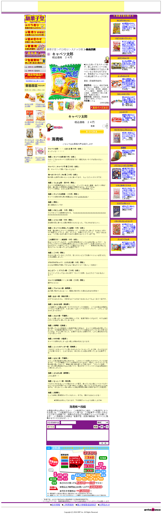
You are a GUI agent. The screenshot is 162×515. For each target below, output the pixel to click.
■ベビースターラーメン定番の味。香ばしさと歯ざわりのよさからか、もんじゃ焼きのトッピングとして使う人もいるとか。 (128, 46)
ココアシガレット (123, 203)
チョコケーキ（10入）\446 (40, 158)
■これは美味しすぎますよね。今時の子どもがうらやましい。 (128, 63)
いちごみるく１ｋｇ (123, 185)
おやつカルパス (123, 58)
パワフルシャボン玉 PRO (123, 166)
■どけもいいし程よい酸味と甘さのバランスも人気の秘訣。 (128, 244)
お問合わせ (104, 505)
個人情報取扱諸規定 (86, 505)
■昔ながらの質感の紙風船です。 (128, 151)
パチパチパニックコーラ (123, 221)
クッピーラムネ (123, 239)
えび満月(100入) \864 (29, 123)
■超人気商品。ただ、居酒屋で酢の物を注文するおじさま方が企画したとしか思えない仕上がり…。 (128, 83)
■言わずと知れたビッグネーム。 (128, 207)
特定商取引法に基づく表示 (35, 81)
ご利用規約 (68, 505)
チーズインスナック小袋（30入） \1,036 (40, 125)
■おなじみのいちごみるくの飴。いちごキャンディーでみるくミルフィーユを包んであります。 (128, 192)
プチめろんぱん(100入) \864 (40, 105)
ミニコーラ (123, 112)
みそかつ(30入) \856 (29, 105)
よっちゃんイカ (123, 76)
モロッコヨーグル (123, 94)
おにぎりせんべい (123, 20)
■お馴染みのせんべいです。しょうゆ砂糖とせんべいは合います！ (128, 25)
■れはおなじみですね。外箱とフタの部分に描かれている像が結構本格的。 (128, 100)
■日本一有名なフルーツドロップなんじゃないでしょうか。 (128, 135)
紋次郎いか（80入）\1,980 (28, 159)
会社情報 (56, 505)
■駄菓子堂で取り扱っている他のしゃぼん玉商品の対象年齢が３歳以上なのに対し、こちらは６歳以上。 (128, 173)
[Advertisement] (81, 6)
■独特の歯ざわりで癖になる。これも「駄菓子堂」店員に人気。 (128, 117)
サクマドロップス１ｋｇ (123, 130)
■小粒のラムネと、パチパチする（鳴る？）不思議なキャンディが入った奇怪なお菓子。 (128, 228)
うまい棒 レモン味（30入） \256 (40, 142)
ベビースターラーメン (123, 38)
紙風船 (123, 148)
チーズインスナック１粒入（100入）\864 (29, 143)
